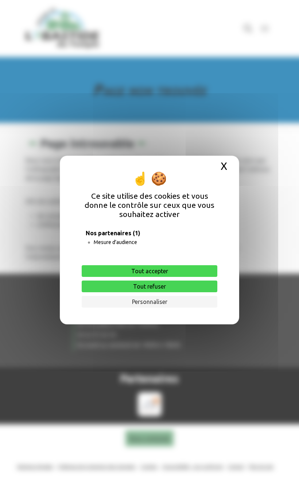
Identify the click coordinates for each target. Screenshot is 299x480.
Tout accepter (149, 271)
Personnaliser (149, 301)
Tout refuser (149, 286)
